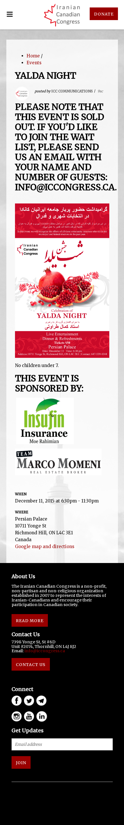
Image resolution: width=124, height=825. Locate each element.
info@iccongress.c (44, 650)
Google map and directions (44, 546)
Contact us (31, 664)
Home (33, 56)
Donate (104, 14)
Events (34, 62)
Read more (30, 620)
